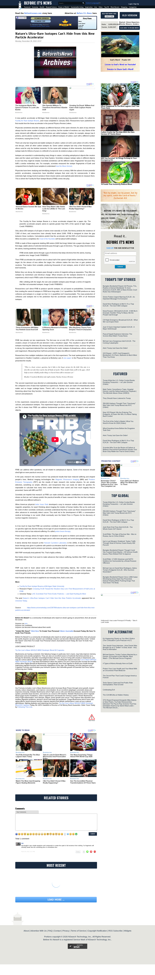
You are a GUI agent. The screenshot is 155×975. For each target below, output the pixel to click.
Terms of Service (78, 931)
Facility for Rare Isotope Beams (27, 121)
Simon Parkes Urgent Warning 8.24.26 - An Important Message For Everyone (119, 298)
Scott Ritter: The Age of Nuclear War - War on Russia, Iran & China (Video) (119, 535)
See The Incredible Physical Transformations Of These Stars (83, 782)
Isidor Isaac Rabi (41, 504)
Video (100, 7)
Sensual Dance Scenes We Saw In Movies (28, 208)
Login (130, 4)
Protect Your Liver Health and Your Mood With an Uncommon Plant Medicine (120, 669)
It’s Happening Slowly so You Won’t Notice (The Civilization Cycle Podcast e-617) (119, 639)
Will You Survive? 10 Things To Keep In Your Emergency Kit (119, 159)
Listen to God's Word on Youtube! (120, 64)
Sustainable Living (77, 7)
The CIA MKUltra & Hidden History (116, 695)
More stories (46, 26)
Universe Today (21, 601)
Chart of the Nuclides (47, 239)
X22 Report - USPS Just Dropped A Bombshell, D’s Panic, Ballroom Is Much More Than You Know (120, 355)
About (26, 931)
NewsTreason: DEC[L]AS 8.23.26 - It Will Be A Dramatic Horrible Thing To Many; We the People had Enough (120, 313)
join (26, 623)
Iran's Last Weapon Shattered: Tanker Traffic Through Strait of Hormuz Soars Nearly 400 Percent (119, 543)
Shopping (124, 7)
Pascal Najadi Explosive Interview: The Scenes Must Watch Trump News (117, 335)
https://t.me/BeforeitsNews (112, 222)
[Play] (120, 44)
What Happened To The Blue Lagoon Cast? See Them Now (120, 107)
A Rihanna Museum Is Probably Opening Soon (54, 329)
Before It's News (38, 3)
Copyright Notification (97, 931)
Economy (35, 7)
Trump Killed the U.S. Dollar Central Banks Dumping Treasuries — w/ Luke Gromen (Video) (119, 382)
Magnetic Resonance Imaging (67, 479)
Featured (27, 7)
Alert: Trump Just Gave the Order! (115, 348)
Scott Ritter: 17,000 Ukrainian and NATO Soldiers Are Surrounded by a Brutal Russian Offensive (119, 561)
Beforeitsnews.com (33, 13)
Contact (57, 931)
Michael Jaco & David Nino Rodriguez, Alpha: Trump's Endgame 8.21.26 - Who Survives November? (120, 570)
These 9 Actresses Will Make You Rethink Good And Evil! (27, 329)
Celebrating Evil (109, 690)
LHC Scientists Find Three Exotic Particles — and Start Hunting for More (59, 594)
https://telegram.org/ (130, 214)
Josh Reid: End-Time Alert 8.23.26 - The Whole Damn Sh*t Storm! (118, 528)
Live (95, 7)
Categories (132, 7)
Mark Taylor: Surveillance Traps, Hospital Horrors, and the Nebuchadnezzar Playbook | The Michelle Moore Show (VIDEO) (119, 391)
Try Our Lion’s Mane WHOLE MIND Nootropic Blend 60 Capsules (39, 650)
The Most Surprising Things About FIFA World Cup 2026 (81, 756)
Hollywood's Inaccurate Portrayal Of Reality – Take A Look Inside (119, 621)
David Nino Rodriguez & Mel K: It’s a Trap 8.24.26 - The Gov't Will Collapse (118, 305)
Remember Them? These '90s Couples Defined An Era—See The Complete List (109, 483)
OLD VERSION (129, 15)
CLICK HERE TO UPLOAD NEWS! (129, 28)
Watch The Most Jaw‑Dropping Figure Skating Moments (28, 782)
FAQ (50, 931)
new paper (67, 358)
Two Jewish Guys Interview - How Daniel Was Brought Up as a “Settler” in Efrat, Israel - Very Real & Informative (120, 647)
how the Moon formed (64, 166)
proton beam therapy (62, 531)
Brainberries (19, 211)
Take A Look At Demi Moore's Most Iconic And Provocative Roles (54, 756)
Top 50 (106, 7)
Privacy (66, 931)
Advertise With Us (38, 931)
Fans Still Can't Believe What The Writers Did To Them (129, 482)
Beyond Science (51, 7)
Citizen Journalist (66, 631)
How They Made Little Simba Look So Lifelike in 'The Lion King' (53, 209)
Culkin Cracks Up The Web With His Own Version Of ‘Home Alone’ (118, 133)
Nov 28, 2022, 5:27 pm (28, 851)
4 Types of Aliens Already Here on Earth (118, 663)
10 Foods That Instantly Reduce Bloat (116, 184)
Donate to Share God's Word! (120, 69)
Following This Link (25, 707)
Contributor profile (35, 26)
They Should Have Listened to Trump (117, 398)
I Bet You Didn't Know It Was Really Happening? (80, 208)
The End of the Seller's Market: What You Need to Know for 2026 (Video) (118, 422)
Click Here (35, 631)
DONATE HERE (109, 16)
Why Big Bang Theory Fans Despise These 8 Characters (80, 329)
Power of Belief (63, 7)
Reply (78, 851)
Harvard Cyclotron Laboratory (55, 543)
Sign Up (136, 4)
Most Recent (115, 7)
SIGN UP (109, 248)
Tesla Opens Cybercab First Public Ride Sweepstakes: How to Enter (118, 684)
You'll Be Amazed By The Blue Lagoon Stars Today (28, 756)
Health (42, 7)
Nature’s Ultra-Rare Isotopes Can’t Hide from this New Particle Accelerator (52, 598)
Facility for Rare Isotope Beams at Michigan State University (42, 586)
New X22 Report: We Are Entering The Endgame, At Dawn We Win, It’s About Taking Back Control (120, 414)
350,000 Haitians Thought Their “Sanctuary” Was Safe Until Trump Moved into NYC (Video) (119, 405)
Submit (120, 267)
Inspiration (89, 7)
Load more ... (56, 899)
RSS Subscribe (115, 931)
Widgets (127, 931)
